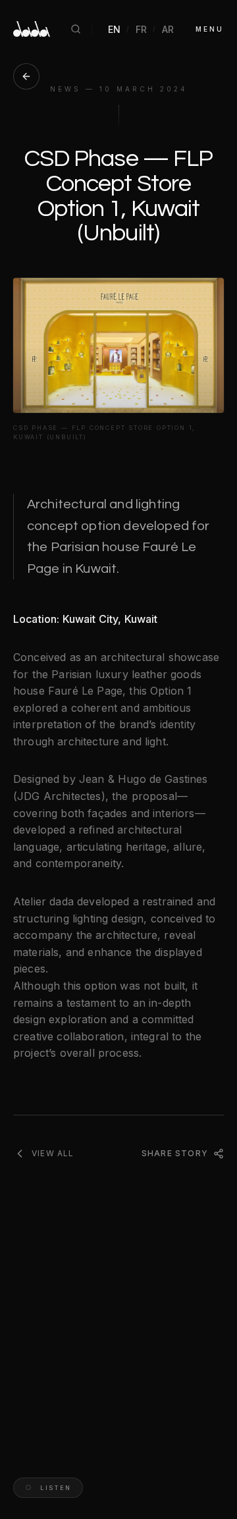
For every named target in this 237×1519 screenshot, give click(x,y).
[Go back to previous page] (26, 76)
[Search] (75, 29)
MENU (210, 29)
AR (168, 29)
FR (141, 29)
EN (114, 29)
